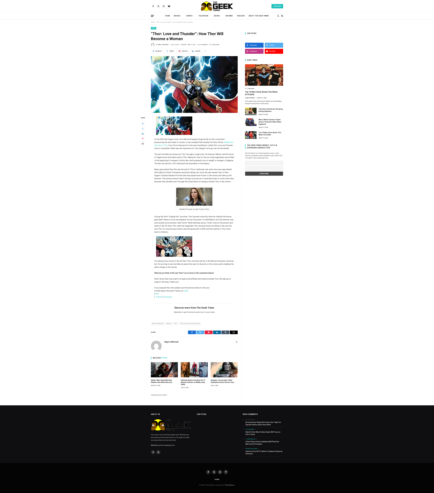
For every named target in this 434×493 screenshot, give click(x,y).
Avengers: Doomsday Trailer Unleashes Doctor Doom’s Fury (222, 381)
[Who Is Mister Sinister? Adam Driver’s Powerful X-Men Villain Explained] (251, 122)
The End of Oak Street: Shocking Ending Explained (271, 110)
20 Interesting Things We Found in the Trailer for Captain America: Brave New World (263, 423)
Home (167, 16)
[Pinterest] (143, 139)
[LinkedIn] (143, 134)
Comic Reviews (250, 98)
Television (203, 16)
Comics (189, 16)
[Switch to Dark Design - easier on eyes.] (278, 16)
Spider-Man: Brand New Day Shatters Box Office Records (161, 381)
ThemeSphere (230, 485)
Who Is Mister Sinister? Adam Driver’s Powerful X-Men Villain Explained (270, 122)
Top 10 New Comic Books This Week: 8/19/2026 (261, 93)
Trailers (241, 16)
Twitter (159, 297)
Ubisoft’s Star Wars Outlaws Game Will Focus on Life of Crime (262, 433)
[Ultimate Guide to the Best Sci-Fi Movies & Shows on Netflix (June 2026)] (194, 369)
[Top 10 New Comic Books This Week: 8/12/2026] (251, 135)
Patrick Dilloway (251, 448)
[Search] (282, 15)
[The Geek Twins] (217, 6)
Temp (153, 28)
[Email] (143, 144)
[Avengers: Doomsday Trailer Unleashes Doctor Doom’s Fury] (224, 369)
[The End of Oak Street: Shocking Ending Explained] (251, 111)
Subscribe (277, 6)
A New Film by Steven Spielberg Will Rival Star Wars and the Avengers (262, 443)
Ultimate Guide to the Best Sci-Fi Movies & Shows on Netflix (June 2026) (193, 382)
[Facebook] (143, 124)
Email (186, 291)
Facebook (167, 297)
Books (217, 16)
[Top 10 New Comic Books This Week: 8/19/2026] (264, 75)
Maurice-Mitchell (157, 323)
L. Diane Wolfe (250, 439)
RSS (157, 294)
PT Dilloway (249, 429)
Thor (175, 323)
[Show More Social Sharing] (205, 51)
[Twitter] (143, 129)
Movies (177, 16)
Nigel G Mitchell (163, 44)
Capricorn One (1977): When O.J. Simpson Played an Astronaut (263, 452)
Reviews (229, 16)
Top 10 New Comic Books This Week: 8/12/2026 (270, 134)
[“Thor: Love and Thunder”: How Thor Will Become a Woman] (194, 84)
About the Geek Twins (259, 16)
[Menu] (152, 15)
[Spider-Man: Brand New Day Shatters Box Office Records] (164, 369)
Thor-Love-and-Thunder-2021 (190, 323)
